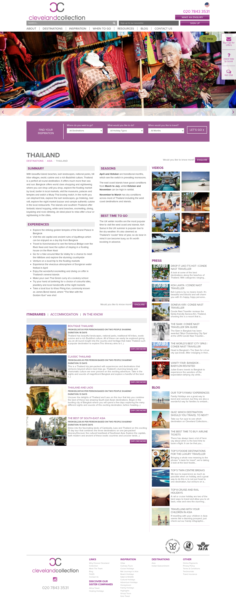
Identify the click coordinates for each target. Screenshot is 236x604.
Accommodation (64, 314)
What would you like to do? (121, 125)
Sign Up (195, 23)
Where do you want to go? (80, 125)
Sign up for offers (229, 44)
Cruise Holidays (127, 568)
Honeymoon (125, 585)
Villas (122, 563)
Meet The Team (96, 568)
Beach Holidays (127, 574)
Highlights (124, 591)
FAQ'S (91, 574)
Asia (49, 160)
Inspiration (77, 28)
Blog (144, 28)
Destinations (53, 28)
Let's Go (196, 130)
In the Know (93, 314)
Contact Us (163, 28)
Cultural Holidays (127, 579)
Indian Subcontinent (160, 566)
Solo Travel (125, 596)
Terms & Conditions (191, 568)
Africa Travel (94, 588)
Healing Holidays (96, 591)
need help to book (229, 60)
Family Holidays (127, 588)
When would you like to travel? (163, 125)
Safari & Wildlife (127, 577)
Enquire (202, 159)
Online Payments (190, 563)
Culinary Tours (126, 566)
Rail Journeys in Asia (129, 571)
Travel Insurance (190, 574)
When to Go (102, 28)
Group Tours (125, 593)
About (31, 28)
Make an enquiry (192, 17)
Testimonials (188, 571)
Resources (126, 28)
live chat (229, 75)
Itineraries (35, 314)
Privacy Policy (189, 566)
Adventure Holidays (129, 582)
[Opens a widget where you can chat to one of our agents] (208, 39)
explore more (138, 349)
